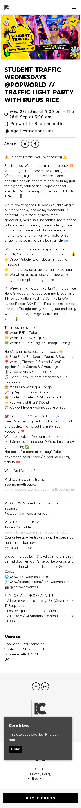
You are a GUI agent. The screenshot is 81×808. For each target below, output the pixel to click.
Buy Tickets (41, 798)
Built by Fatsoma (40, 778)
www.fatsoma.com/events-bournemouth (36, 532)
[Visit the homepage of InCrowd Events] (7, 7)
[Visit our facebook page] (35, 143)
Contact (40, 765)
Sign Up (40, 769)
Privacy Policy (40, 774)
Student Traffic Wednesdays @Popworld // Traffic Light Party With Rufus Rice (39, 85)
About (40, 760)
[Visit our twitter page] (25, 143)
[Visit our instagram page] (45, 686)
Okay (15, 749)
